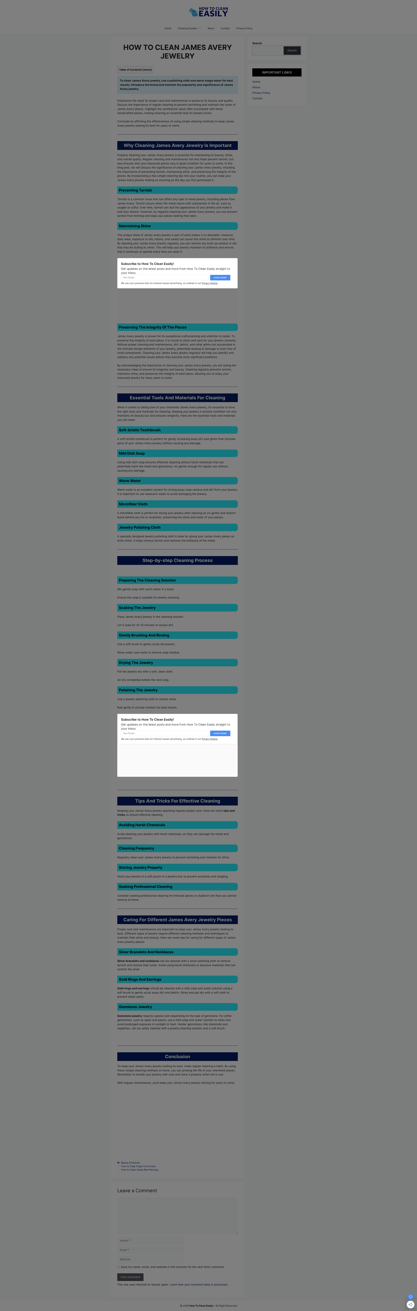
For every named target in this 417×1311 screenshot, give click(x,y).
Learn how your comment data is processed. (199, 1284)
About (211, 28)
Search (292, 50)
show (147, 69)
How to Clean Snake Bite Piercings (140, 1169)
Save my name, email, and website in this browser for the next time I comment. (173, 1267)
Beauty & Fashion (130, 1162)
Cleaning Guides (187, 28)
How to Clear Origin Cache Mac (138, 1166)
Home (168, 28)
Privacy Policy (244, 28)
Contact (225, 28)
